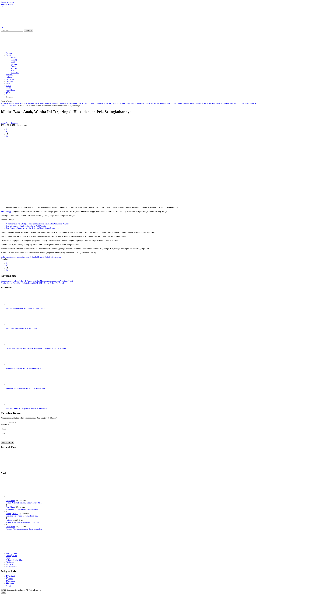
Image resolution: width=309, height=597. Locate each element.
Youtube (11, 583)
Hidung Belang (16, 257)
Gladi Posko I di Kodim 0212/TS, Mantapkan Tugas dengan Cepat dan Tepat (37, 281)
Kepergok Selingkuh (30, 257)
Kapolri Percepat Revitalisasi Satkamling (21, 328)
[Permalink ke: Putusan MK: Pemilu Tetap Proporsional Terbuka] (18, 364)
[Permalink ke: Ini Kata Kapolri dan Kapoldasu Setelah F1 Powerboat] (18, 404)
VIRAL (15, 514)
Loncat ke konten (7, 2)
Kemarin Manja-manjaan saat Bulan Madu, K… (24, 529)
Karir (8, 558)
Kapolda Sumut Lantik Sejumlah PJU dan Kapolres (25, 308)
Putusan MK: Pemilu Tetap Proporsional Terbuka (24, 368)
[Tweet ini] (7, 132)
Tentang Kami (11, 553)
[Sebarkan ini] (7, 129)
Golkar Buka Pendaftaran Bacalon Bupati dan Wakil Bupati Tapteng (75, 103)
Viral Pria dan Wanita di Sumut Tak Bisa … (22, 516)
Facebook (11, 576)
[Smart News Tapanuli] (19, 25)
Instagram (11, 581)
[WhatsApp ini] (7, 137)
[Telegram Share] (7, 134)
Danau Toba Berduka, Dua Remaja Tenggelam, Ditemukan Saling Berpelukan (36, 348)
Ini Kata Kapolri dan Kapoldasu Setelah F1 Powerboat (26, 408)
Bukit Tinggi (6, 257)
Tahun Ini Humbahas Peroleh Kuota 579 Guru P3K (25, 388)
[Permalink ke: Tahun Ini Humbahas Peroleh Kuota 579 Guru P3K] (18, 384)
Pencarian (28, 30)
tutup (3, 592)
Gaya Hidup (10, 501)
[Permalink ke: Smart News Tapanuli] (3, 121)
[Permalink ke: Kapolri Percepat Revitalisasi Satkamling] (18, 324)
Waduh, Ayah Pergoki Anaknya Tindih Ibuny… (24, 522)
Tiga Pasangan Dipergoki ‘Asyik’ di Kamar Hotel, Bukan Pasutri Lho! (33, 228)
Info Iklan (9, 564)
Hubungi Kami (11, 556)
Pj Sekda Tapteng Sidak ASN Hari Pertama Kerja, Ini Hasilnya (25, 103)
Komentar (5, 425)
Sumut (8, 514)
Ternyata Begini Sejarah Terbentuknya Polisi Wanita (26, 226)
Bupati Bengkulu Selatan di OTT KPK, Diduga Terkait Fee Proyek (32, 283)
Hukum (9, 520)
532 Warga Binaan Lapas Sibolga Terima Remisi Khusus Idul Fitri (176, 103)
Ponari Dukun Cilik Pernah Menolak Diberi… (23, 509)
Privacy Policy (11, 567)
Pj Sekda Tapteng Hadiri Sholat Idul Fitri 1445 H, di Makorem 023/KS (229, 103)
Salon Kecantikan (54, 257)
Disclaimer (10, 562)
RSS (9, 586)
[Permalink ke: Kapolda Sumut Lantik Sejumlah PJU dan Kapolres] (18, 304)
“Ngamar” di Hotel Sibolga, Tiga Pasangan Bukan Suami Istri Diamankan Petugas (37, 224)
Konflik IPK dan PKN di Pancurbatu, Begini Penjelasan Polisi (126, 103)
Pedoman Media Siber (14, 560)
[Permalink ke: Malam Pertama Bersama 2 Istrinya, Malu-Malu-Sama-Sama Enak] (24, 496)
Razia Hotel (42, 257)
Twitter (10, 579)
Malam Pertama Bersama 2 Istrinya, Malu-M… (24, 503)
